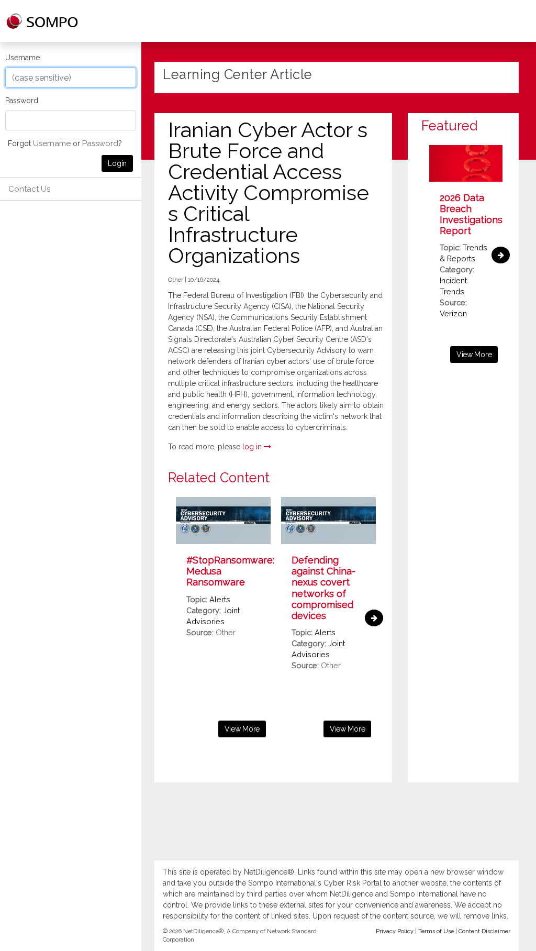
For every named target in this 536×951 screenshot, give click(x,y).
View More (242, 729)
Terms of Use (436, 931)
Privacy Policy (395, 931)
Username (22, 57)
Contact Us (29, 189)
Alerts (219, 599)
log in (253, 447)
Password (21, 100)
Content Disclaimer (484, 931)
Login (117, 163)
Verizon (453, 313)
